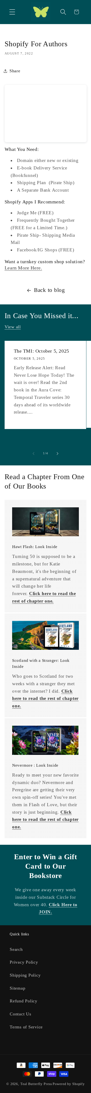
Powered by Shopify (69, 1084)
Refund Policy (23, 1001)
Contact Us (20, 1014)
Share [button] (14, 70)
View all (13, 326)
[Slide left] (33, 453)
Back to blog (49, 290)
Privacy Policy (24, 962)
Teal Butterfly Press (36, 1084)
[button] (12, 12)
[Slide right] (57, 453)
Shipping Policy (25, 975)
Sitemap (17, 988)
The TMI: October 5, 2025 (41, 351)
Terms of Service (26, 1027)
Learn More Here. (23, 267)
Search (16, 949)
